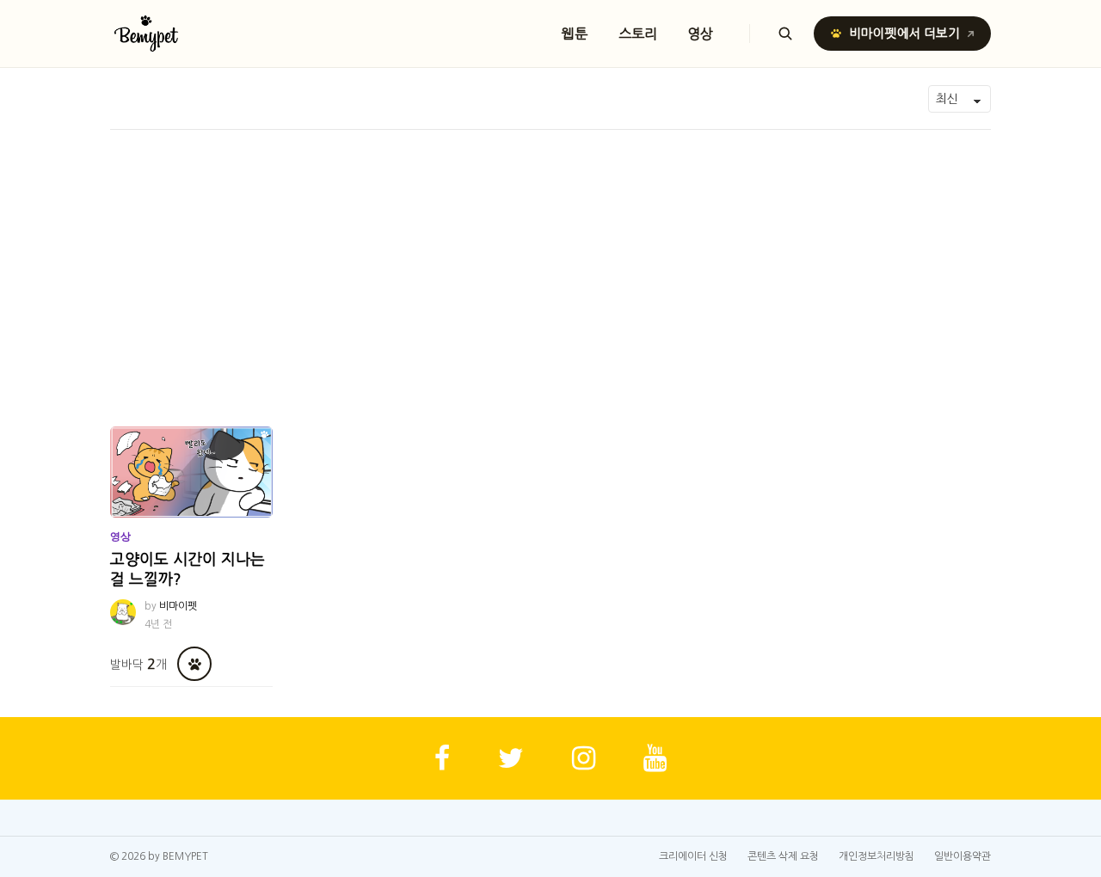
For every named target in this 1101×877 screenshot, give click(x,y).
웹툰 (574, 33)
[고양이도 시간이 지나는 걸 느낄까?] (191, 472)
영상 (701, 33)
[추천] (194, 664)
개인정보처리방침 (876, 856)
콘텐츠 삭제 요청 (783, 856)
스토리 (637, 33)
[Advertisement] (550, 258)
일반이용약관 (962, 856)
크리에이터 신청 (693, 856)
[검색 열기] (785, 33)
